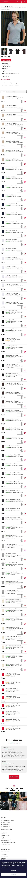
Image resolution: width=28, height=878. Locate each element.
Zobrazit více (14, 777)
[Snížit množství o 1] (22, 102)
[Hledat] (17, 1)
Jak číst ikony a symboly (6, 838)
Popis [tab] (7, 92)
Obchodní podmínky (5, 840)
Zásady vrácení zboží (5, 844)
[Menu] (25, 1)
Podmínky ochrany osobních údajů (8, 842)
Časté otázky (3, 832)
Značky (2, 837)
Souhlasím (13, 874)
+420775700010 (6, 822)
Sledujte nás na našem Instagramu (14, 789)
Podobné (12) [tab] (12, 92)
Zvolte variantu (6, 60)
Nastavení (13, 870)
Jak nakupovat (4, 833)
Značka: (6, 9)
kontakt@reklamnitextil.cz (8, 820)
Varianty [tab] (4, 92)
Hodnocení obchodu (14, 740)
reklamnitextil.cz (6, 824)
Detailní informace (5, 79)
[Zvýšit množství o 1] (22, 100)
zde (6, 866)
